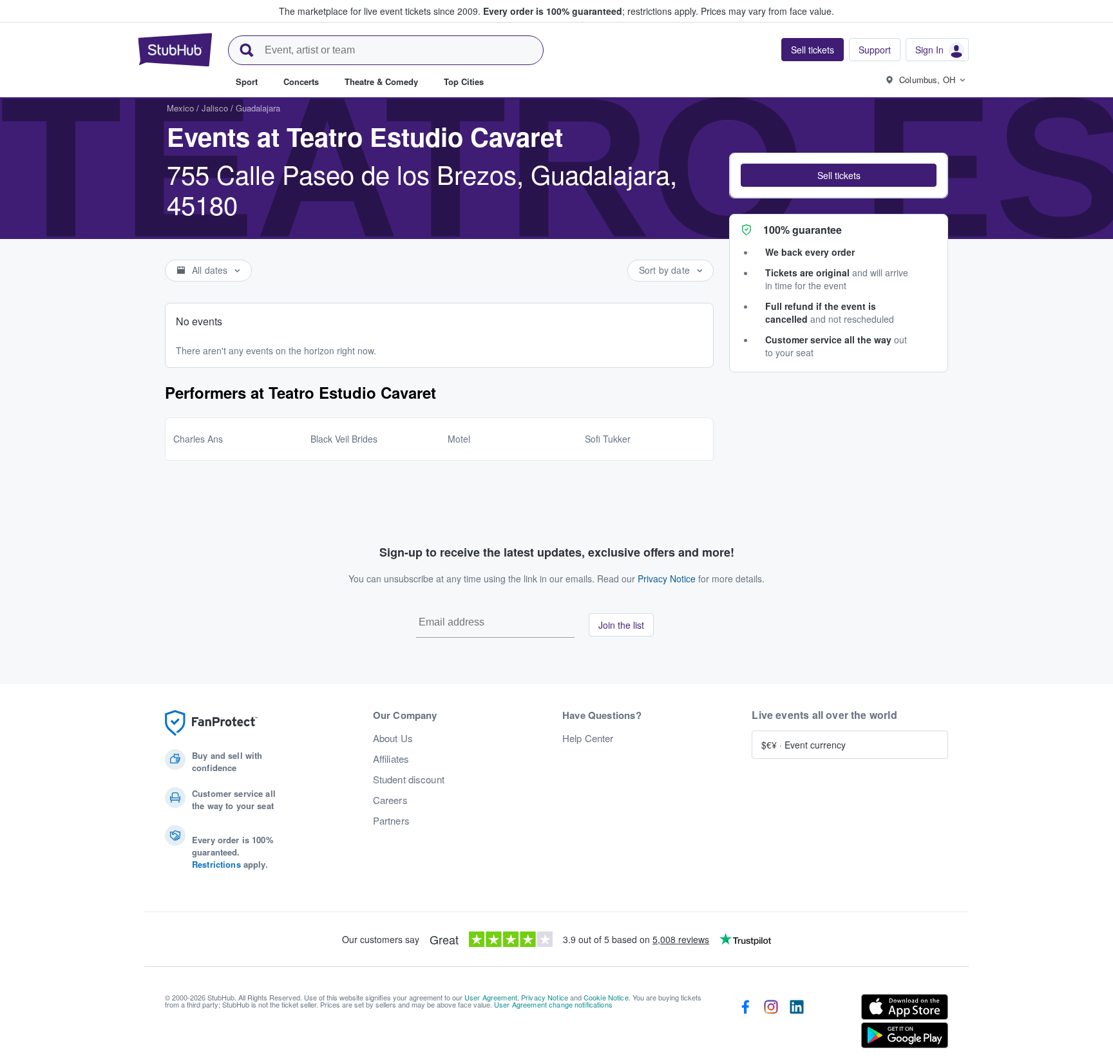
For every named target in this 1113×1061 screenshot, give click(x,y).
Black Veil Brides (343, 438)
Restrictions (216, 864)
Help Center (588, 738)
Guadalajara (258, 108)
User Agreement (490, 997)
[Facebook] (745, 1023)
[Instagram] (771, 1023)
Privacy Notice (667, 578)
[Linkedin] (796, 1023)
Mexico (180, 108)
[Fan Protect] (211, 723)
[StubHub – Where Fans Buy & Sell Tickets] (175, 49)
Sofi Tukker (608, 438)
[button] (839, 175)
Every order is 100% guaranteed (590, 11)
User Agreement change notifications (553, 1004)
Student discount (408, 779)
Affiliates (391, 759)
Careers (390, 800)
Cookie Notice (606, 997)
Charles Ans (198, 438)
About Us (393, 738)
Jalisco (215, 108)
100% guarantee (802, 229)
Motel (459, 438)
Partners (391, 821)
